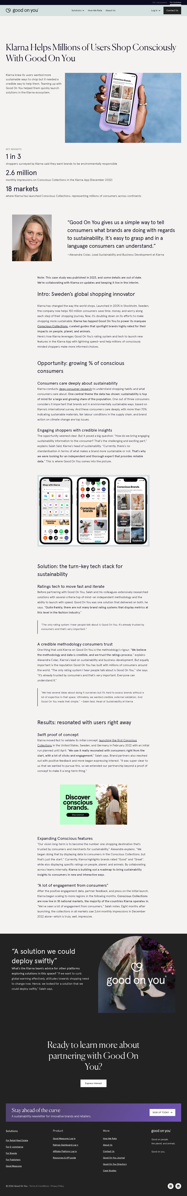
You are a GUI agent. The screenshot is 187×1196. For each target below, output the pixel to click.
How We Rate (110, 1138)
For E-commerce (14, 1147)
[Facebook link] (171, 1186)
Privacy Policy (57, 1186)
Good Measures (14, 1166)
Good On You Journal (114, 1158)
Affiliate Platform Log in (65, 1151)
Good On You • (21, 1186)
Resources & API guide (64, 1158)
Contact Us (108, 1151)
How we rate (95, 10)
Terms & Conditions (39, 1186)
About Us (107, 1145)
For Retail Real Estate (17, 1140)
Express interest (93, 1083)
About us (110, 10)
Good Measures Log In (64, 1138)
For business (175, 2)
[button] (78, 10)
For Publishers (13, 1160)
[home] (23, 10)
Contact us (172, 10)
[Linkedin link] (178, 1186)
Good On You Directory (115, 1164)
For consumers (160, 2)
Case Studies (109, 1170)
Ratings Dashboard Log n (65, 1145)
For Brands (11, 1153)
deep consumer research (75, 389)
